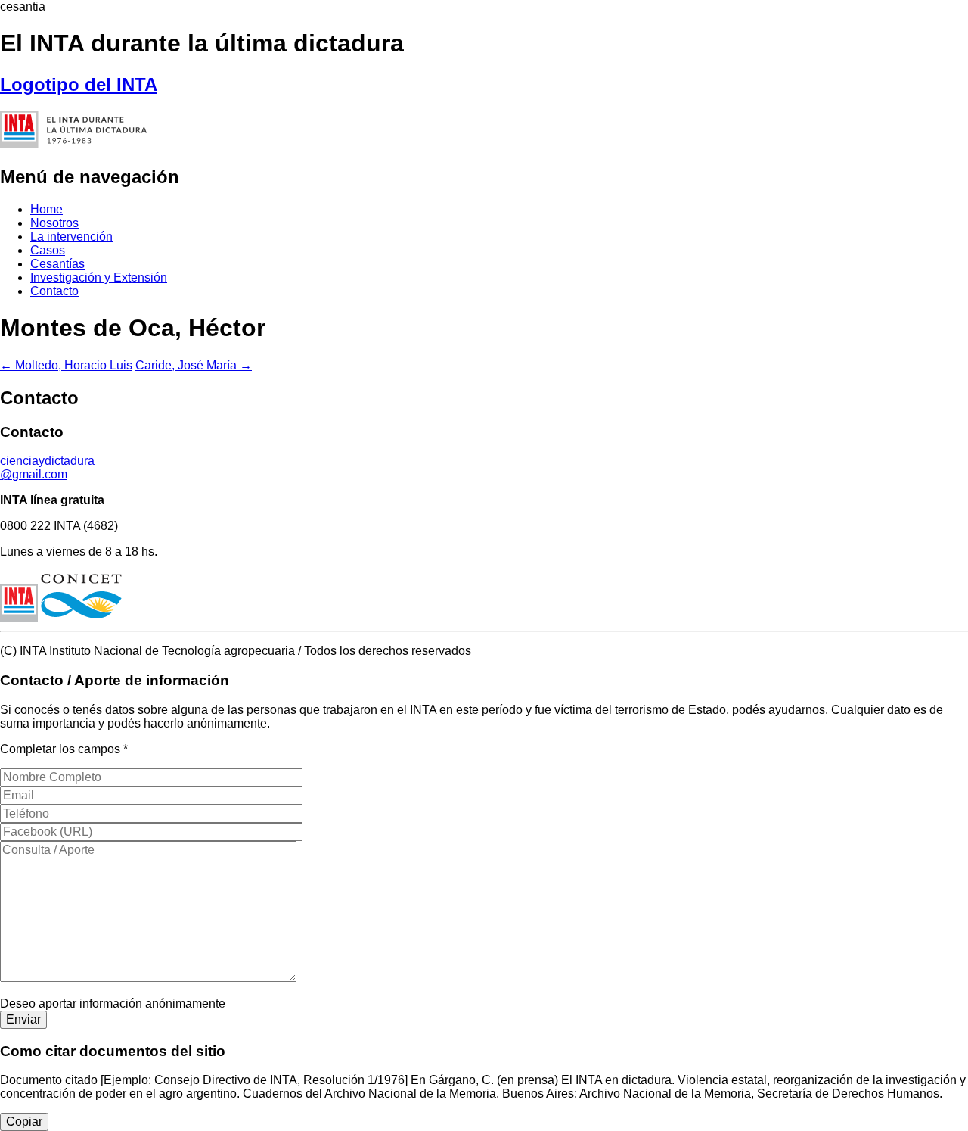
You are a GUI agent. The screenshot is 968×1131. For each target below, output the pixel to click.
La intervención (71, 236)
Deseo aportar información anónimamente (112, 1003)
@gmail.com (47, 467)
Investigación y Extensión (98, 277)
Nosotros (54, 223)
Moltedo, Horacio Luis (66, 365)
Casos (47, 250)
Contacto (54, 291)
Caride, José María (193, 365)
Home (46, 209)
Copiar (24, 1121)
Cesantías (57, 263)
